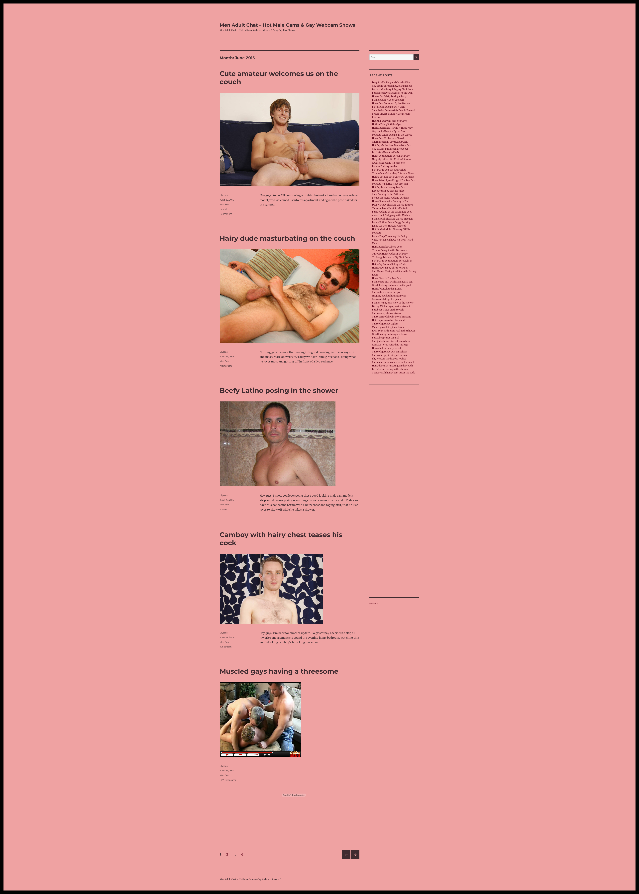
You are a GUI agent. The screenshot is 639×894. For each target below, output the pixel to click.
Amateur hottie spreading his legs (390, 344)
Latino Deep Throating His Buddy (389, 236)
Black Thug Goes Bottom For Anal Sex (392, 260)
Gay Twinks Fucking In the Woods (390, 148)
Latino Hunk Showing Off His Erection (392, 218)
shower (223, 509)
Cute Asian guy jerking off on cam (390, 355)
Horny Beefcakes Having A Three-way (392, 127)
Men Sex (224, 204)
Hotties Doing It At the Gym (386, 124)
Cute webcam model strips (386, 292)
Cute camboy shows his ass (386, 313)
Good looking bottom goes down (389, 334)
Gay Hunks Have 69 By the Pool (388, 131)
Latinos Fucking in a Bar (385, 166)
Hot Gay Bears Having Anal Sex (388, 187)
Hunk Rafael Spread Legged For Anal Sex (393, 180)
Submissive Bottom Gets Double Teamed (393, 110)
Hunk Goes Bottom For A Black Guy (391, 155)
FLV (222, 780)
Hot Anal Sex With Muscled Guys (389, 120)
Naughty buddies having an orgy (389, 295)
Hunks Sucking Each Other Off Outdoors (393, 176)
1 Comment (226, 213)
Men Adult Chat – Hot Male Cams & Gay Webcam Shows (287, 25)
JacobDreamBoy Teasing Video (388, 190)
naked (223, 209)
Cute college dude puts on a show (389, 351)
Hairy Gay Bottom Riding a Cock (389, 264)
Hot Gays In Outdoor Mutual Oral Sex (391, 145)
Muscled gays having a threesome (279, 671)
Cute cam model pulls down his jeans (391, 316)
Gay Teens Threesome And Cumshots (392, 85)
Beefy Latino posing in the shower (279, 390)
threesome (230, 780)
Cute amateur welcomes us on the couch (393, 362)
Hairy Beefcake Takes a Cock (387, 246)
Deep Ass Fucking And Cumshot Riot (391, 82)
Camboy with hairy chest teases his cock (393, 372)
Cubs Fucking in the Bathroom (388, 194)
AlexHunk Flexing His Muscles (388, 162)
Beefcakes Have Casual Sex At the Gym (392, 92)
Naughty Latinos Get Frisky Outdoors (391, 159)
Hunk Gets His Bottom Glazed (388, 138)
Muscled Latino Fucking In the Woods (392, 134)
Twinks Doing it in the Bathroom (389, 250)
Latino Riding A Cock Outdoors (388, 99)
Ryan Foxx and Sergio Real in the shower (393, 330)
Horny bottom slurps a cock (387, 348)
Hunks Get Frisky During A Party (389, 96)
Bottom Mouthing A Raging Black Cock (392, 89)
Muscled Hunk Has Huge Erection (390, 183)
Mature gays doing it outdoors (388, 327)
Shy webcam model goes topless (389, 358)
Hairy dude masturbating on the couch (287, 238)
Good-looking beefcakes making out (391, 285)
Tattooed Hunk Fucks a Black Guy (390, 253)
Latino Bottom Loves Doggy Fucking (391, 222)
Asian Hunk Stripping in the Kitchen (391, 215)
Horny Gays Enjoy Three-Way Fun (390, 267)
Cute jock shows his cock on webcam (391, 341)
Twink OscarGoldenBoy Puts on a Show (393, 173)
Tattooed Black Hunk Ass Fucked (389, 208)
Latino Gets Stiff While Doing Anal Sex (392, 281)
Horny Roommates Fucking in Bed (390, 201)
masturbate (226, 365)
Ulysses (223, 195)
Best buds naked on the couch (388, 309)
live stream (226, 646)
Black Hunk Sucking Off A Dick (388, 106)
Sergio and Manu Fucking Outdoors (391, 197)
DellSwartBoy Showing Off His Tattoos (392, 204)
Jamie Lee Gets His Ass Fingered (389, 225)
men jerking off (373, 603)
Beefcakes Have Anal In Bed (386, 152)
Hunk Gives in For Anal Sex (386, 278)
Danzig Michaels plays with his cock (391, 306)
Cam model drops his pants (386, 299)
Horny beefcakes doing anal (387, 288)
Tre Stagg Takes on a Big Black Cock (391, 257)
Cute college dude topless (385, 323)
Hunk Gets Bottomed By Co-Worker (391, 103)
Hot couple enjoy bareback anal (388, 320)
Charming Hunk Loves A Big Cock (390, 141)
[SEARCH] (416, 57)
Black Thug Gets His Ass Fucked (389, 169)
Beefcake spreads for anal (385, 337)
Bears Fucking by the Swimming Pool (392, 211)
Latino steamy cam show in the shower (393, 302)
